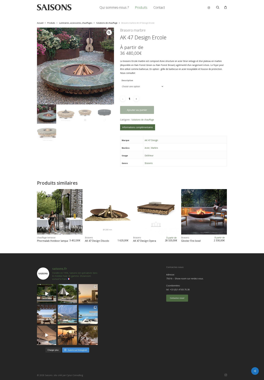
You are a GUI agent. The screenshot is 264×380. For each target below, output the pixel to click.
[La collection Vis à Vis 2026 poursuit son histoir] (88, 335)
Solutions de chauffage (106, 23)
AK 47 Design (151, 140)
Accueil (40, 23)
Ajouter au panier (137, 110)
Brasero (149, 163)
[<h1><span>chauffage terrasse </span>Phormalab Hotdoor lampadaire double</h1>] (60, 212)
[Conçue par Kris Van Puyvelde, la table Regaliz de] (46, 293)
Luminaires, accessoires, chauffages (75, 23)
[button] (109, 32)
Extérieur (149, 155)
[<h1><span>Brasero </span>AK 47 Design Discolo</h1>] (108, 212)
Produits (51, 23)
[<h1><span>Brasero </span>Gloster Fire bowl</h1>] (204, 212)
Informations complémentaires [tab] (137, 127)
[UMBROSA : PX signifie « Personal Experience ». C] (67, 314)
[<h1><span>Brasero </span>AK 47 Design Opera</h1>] (156, 212)
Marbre (154, 147)
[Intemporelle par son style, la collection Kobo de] (46, 314)
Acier (147, 147)
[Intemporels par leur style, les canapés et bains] (88, 293)
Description (127, 80)
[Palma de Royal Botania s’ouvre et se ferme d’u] (67, 293)
